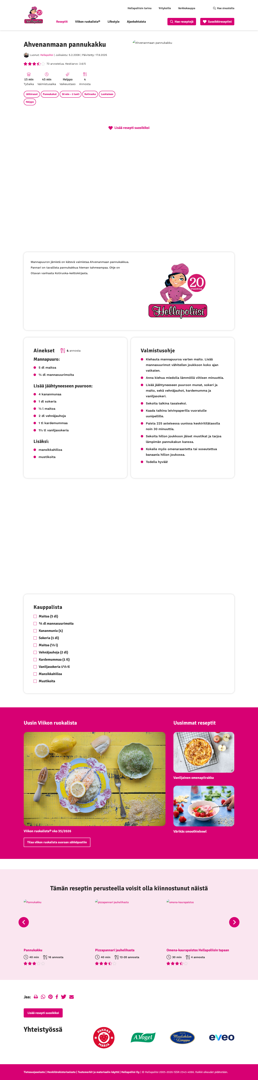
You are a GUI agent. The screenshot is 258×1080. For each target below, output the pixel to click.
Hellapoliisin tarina (139, 8)
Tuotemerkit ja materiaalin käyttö (98, 1072)
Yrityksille (165, 8)
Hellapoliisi (46, 55)
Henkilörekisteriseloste (61, 1072)
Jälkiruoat (32, 94)
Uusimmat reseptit (194, 723)
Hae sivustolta (225, 8)
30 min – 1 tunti (70, 94)
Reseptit (62, 22)
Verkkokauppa (186, 8)
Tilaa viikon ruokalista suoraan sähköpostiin (57, 842)
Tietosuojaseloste (34, 1072)
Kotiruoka (90, 94)
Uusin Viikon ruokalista (50, 723)
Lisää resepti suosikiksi (43, 1013)
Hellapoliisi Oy (130, 1072)
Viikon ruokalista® (87, 22)
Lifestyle (114, 22)
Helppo (30, 101)
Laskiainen (107, 94)
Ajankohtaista (136, 22)
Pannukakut (50, 94)
